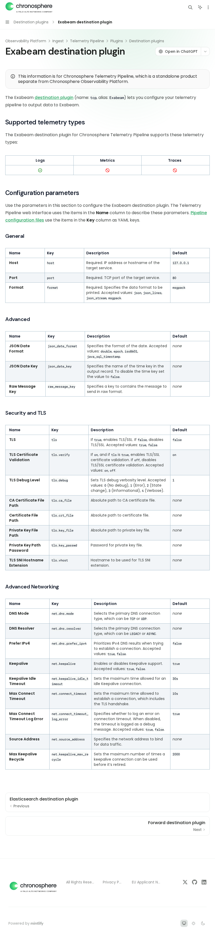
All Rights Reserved (80, 882)
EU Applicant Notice (147, 882)
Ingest (58, 41)
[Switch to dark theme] (203, 923)
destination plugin (54, 97)
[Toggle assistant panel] (200, 7)
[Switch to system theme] (184, 923)
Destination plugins (146, 41)
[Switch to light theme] (193, 923)
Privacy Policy (113, 882)
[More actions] (208, 7)
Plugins (116, 41)
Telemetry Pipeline (87, 41)
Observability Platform (25, 41)
